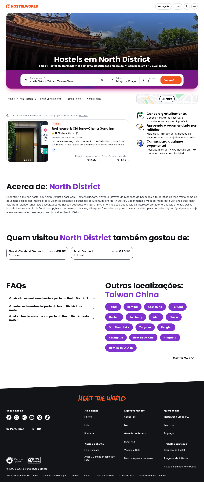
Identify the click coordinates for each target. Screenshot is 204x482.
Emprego (169, 433)
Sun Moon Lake (119, 327)
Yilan (155, 317)
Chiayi (173, 317)
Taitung (177, 306)
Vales (87, 475)
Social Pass (130, 416)
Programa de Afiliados (176, 458)
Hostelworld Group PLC (176, 416)
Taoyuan (145, 327)
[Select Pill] (187, 6)
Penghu (166, 327)
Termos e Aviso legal (54, 475)
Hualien (114, 317)
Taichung (135, 317)
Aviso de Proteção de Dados (22, 475)
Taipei (113, 306)
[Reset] (102, 80)
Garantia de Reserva (135, 433)
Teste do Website (105, 475)
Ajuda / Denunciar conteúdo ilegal (99, 458)
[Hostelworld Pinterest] (39, 417)
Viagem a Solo (132, 450)
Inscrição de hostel (174, 450)
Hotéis (87, 425)
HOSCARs (129, 441)
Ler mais (83, 115)
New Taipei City (143, 337)
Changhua (116, 337)
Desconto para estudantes (138, 458)
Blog (126, 425)
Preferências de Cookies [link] (152, 475)
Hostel (56, 124)
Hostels (88, 416)
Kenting (132, 306)
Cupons (75, 475)
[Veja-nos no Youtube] (31, 417)
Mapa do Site (127, 475)
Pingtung (170, 337)
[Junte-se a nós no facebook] (8, 417)
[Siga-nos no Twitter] (16, 417)
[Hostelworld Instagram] (24, 417)
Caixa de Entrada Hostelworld (180, 466)
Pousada (89, 433)
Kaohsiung (155, 306)
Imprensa (169, 425)
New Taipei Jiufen (121, 347)
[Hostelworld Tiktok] (47, 417)
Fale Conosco (91, 450)
